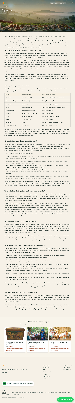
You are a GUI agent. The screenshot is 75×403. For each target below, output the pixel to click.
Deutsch (21, 392)
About (46, 3)
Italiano (41, 392)
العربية (8, 392)
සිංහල (3, 394)
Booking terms (46, 376)
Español (25, 392)
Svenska (7, 394)
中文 (18, 394)
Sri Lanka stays (46, 367)
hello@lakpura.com (68, 365)
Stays (14, 3)
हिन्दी (37, 392)
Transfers (20, 3)
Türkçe (14, 394)
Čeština (12, 392)
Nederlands (54, 392)
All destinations (46, 365)
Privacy (44, 378)
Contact (45, 374)
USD (70, 3)
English (4, 392)
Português (64, 392)
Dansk (16, 392)
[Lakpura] (3, 3)
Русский (69, 392)
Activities (40, 3)
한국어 (49, 392)
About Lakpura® (47, 372)
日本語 (45, 392)
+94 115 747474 (66, 367)
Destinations (28, 3)
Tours (35, 3)
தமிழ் (11, 394)
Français (34, 392)
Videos (44, 369)
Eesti (29, 392)
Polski (59, 392)
